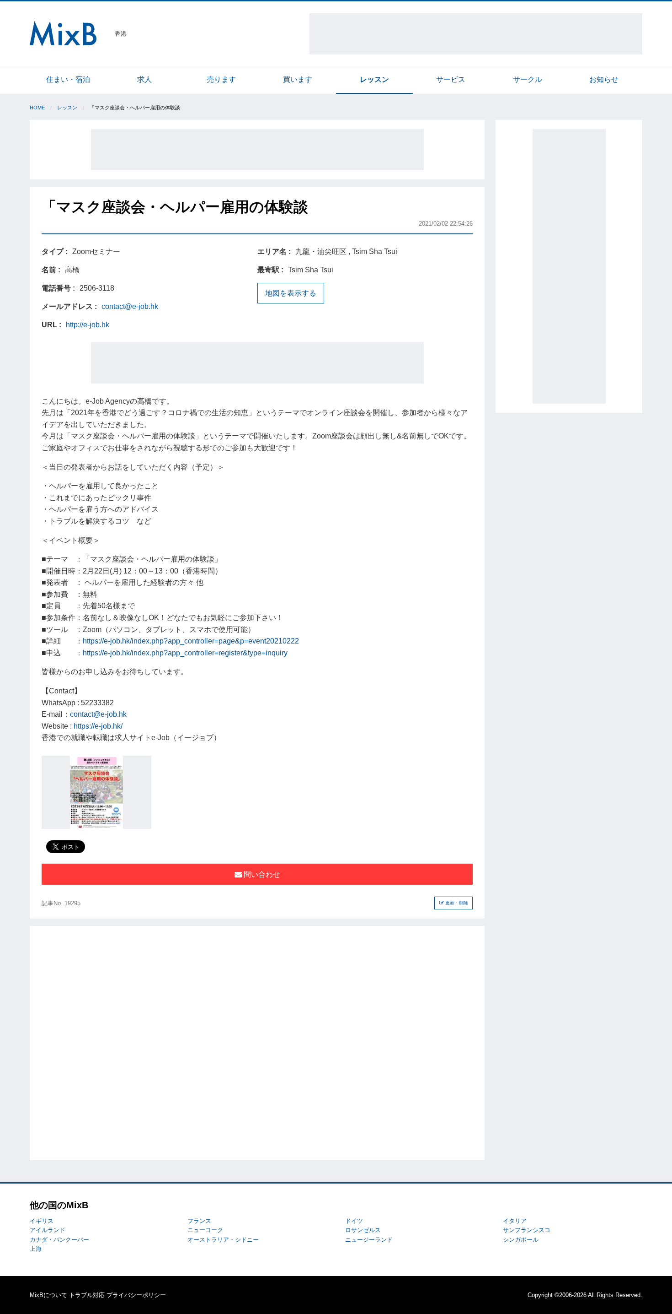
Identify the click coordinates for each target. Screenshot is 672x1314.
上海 (36, 1248)
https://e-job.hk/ (98, 726)
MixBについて (48, 1295)
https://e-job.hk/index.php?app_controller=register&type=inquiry (185, 653)
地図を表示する (290, 293)
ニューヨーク (205, 1230)
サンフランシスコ (526, 1230)
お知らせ (604, 79)
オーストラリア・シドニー (223, 1239)
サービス (450, 79)
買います (297, 79)
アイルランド (47, 1230)
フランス (199, 1220)
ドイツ (354, 1220)
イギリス (41, 1220)
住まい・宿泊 (68, 79)
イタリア (515, 1220)
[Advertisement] (475, 33)
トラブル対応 (87, 1295)
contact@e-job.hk (129, 306)
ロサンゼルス (363, 1230)
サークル (527, 79)
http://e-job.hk (87, 325)
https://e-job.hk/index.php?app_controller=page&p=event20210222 (191, 641)
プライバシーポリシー (136, 1295)
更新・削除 (456, 902)
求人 (144, 79)
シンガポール (521, 1239)
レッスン (374, 79)
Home (37, 107)
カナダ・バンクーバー (59, 1239)
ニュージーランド (369, 1239)
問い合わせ (261, 874)
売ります (221, 79)
